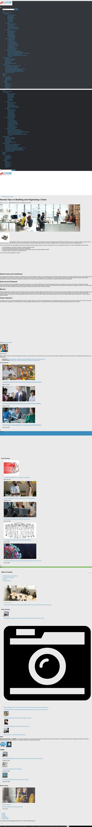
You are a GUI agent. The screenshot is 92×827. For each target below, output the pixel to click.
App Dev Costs (8, 62)
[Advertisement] (37, 186)
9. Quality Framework (12, 48)
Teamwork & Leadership (8, 196)
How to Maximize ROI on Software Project (14, 71)
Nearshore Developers (10, 58)
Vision (4, 815)
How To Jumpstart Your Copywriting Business (13, 806)
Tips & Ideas (8, 78)
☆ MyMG (5, 81)
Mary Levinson (4, 202)
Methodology (10, 17)
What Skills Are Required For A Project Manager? (18, 53)
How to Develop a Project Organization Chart (15, 69)
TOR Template (11, 34)
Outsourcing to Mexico (10, 60)
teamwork (10, 342)
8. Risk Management (12, 47)
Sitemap (7, 88)
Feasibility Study (11, 35)
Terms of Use (8, 87)
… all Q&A (10, 56)
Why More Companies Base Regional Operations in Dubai (15, 779)
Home (4, 11)
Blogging (7, 80)
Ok (67, 826)
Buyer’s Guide (6, 57)
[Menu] (0, 7)
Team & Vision (8, 83)
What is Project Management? (14, 51)
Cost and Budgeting (12, 24)
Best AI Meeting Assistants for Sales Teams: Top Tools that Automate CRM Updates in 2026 (24, 618)
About (6, 82)
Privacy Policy (8, 85)
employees (5, 342)
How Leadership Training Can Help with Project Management (17, 539)
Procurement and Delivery (13, 28)
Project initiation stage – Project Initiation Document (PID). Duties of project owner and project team (26, 709)
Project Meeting (11, 18)
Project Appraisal (11, 30)
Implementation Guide (10, 38)
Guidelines (7, 22)
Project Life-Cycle (11, 31)
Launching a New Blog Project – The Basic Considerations (17, 477)
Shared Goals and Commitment (10, 575)
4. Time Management (12, 43)
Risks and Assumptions (13, 27)
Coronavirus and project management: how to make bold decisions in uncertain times (22, 560)
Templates (7, 29)
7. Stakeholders (11, 46)
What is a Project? (12, 15)
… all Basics (10, 21)
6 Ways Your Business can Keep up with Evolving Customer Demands (19, 498)
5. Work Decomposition (13, 44)
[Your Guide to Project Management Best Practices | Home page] (6, 5)
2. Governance (11, 40)
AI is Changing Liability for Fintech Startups (12, 768)
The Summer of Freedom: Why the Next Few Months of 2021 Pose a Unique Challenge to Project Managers (27, 604)
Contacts (7, 84)
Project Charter (11, 33)
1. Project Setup (11, 39)
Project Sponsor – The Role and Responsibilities (14, 734)
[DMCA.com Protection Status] (9, 746)
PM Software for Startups (10, 63)
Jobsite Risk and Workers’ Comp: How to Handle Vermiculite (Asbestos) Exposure (22, 382)
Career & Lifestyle (8, 602)
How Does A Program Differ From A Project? (17, 55)
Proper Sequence (7, 580)
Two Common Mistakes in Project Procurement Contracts (16, 726)
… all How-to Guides (9, 72)
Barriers (5, 579)
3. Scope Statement (12, 42)
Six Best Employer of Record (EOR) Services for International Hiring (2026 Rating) (22, 425)
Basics (6, 13)
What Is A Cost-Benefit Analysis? (15, 54)
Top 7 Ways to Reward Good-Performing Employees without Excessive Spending (22, 403)
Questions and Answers (10, 49)
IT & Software (8, 76)
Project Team (10, 25)
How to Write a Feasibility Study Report (13, 70)
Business (5, 73)
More (4, 75)
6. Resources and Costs (13, 45)
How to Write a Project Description (12, 65)
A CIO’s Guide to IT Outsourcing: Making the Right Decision (17, 519)
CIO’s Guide (7, 61)
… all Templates (11, 37)
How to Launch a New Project (11, 67)
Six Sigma (10, 19)
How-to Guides (6, 64)
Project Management (7, 12)
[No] (69, 826)
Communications (11, 26)
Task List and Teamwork (9, 577)
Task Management (12, 36)
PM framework (8, 79)
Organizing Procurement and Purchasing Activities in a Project (17, 717)
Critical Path (10, 20)
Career (4, 74)
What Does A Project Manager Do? (15, 52)
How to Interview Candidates (11, 66)
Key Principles (11, 16)
